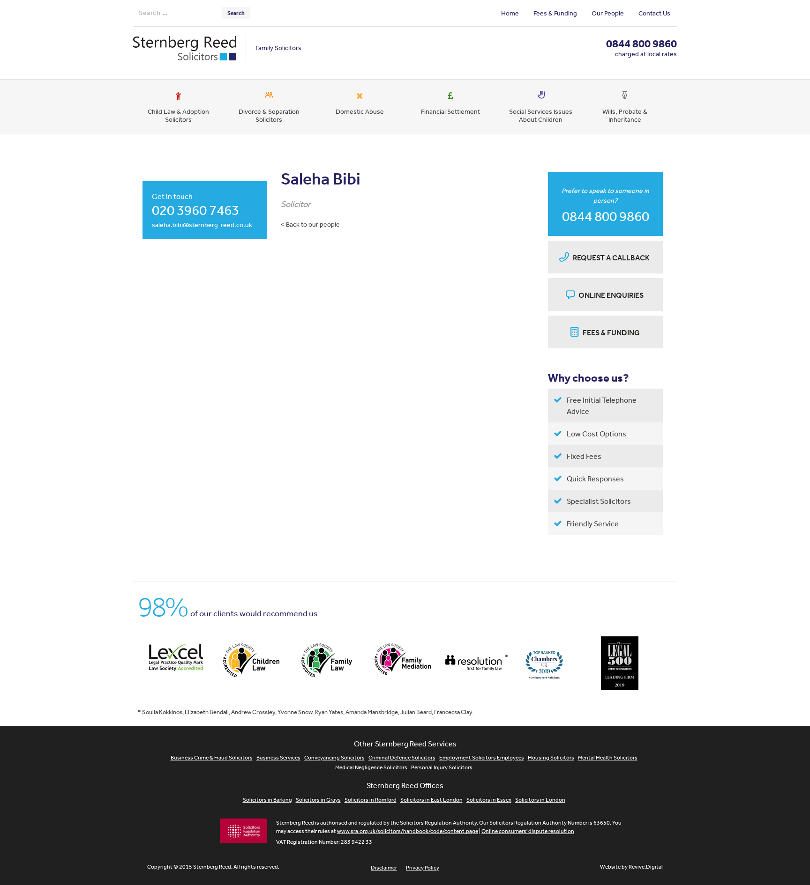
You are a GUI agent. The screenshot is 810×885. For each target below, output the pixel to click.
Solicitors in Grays (318, 800)
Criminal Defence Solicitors (401, 757)
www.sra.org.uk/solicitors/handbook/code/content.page (407, 831)
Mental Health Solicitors (608, 757)
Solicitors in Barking (267, 800)
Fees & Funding (555, 13)
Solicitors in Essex (488, 800)
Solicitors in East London (431, 800)
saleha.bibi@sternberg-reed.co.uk (202, 225)
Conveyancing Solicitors (334, 757)
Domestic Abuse (360, 111)
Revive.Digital (646, 866)
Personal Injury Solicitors (441, 767)
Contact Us (654, 13)
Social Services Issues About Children (540, 115)
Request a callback (611, 257)
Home (510, 13)
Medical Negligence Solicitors (371, 767)
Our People (608, 13)
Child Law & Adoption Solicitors (178, 115)
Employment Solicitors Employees (481, 757)
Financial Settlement (450, 111)
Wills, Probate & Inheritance (624, 115)
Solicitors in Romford (371, 800)
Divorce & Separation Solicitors (269, 115)
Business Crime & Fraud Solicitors (212, 757)
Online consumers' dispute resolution (527, 831)
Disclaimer (384, 867)
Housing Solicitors (551, 757)
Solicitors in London (540, 800)
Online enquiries (611, 295)
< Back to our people (310, 224)
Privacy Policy (422, 867)
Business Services (278, 757)
